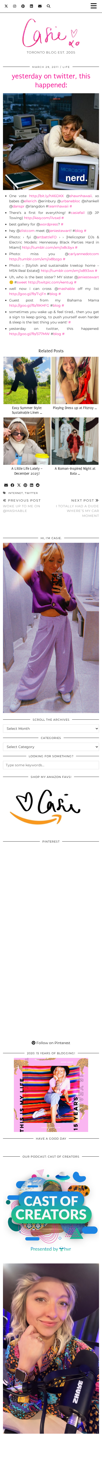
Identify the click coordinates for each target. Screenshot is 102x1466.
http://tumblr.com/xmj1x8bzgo (35, 259)
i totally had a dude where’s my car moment (77, 508)
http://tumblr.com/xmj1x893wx (67, 270)
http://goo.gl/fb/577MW (29, 334)
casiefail (78, 212)
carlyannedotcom (83, 254)
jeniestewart (60, 230)
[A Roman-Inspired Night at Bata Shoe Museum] (75, 441)
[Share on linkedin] (32, 485)
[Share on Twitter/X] (19, 485)
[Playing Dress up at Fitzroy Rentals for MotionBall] (75, 380)
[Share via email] (6, 485)
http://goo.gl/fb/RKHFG (29, 305)
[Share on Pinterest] (25, 485)
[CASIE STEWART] (51, 25)
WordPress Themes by (51, 1460)
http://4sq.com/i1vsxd (42, 218)
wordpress (49, 224)
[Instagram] (14, 6)
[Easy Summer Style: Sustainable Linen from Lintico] (27, 380)
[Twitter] (6, 6)
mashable (66, 288)
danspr (19, 206)
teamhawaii (58, 206)
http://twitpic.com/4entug (50, 282)
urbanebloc (70, 201)
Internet (15, 493)
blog (79, 230)
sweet (22, 282)
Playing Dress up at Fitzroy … (75, 408)
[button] (95, 6)
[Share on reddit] (38, 485)
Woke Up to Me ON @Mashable (22, 505)
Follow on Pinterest (52, 1043)
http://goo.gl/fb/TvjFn (27, 294)
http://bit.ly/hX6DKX (46, 196)
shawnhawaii (81, 196)
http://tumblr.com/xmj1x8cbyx (48, 247)
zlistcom (27, 230)
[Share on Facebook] (12, 485)
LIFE (66, 67)
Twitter (31, 493)
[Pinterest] (23, 6)
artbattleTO (47, 237)
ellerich (30, 201)
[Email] (40, 6)
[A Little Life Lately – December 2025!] (27, 441)
